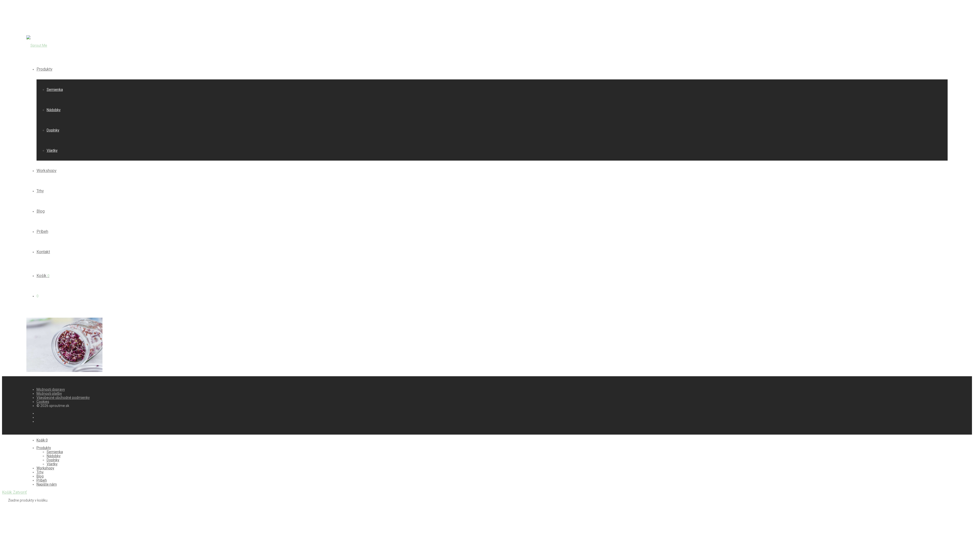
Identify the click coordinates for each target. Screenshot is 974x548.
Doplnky (53, 130)
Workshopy (47, 170)
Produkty (45, 69)
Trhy (40, 191)
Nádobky (54, 110)
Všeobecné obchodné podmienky (63, 398)
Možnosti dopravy (51, 389)
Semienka (55, 90)
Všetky (52, 150)
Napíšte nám (47, 484)
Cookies (43, 402)
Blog (41, 211)
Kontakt (43, 251)
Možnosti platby (49, 393)
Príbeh (42, 231)
